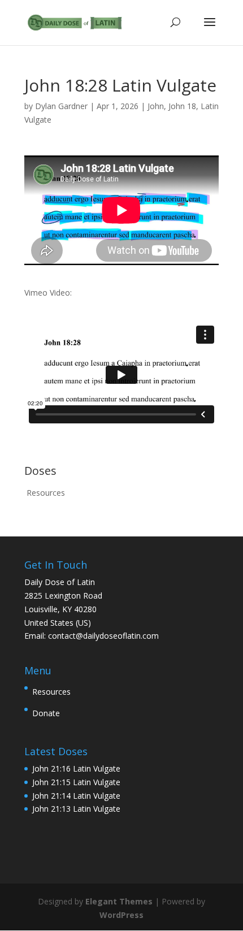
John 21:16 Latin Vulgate (76, 768)
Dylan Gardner (61, 106)
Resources (46, 492)
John (155, 106)
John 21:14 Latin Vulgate (76, 795)
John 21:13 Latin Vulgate (76, 808)
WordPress (121, 915)
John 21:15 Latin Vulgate (76, 782)
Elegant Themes (119, 901)
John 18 (182, 106)
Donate (46, 713)
